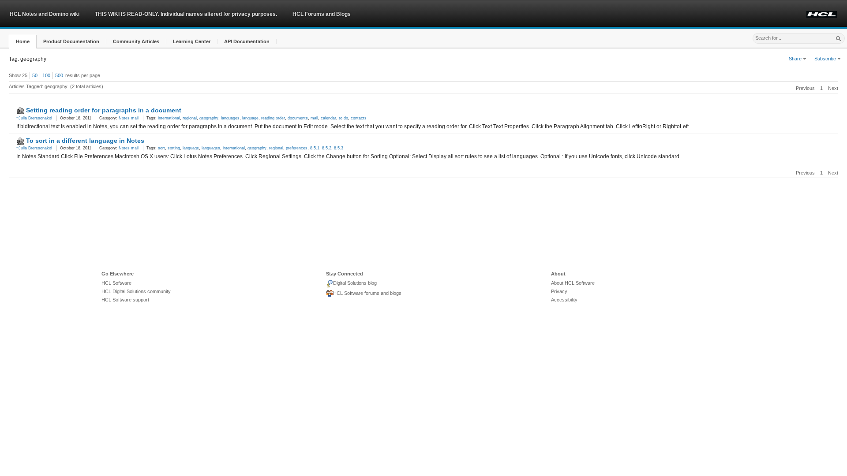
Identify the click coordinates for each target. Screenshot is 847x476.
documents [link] (298, 118)
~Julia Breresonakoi (34, 118)
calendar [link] (328, 118)
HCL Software (116, 283)
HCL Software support (125, 299)
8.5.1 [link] (314, 148)
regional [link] (190, 118)
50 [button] (34, 75)
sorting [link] (174, 148)
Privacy (559, 291)
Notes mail (129, 118)
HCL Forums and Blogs (321, 14)
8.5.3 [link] (338, 148)
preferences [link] (296, 148)
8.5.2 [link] (326, 148)
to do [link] (343, 118)
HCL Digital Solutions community (136, 291)
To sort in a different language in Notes (85, 140)
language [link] (250, 118)
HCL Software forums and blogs (367, 293)
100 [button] (46, 75)
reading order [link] (273, 118)
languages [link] (230, 118)
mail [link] (314, 118)
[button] (23, 41)
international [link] (169, 118)
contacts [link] (359, 118)
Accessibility (564, 299)
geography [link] (208, 118)
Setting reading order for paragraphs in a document (103, 110)
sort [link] (161, 148)
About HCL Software (573, 283)
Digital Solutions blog (355, 283)
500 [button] (59, 75)
